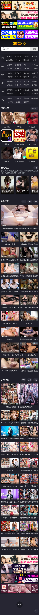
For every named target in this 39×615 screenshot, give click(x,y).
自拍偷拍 (18, 65)
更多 (35, 201)
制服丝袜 (10, 77)
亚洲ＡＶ (10, 65)
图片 (2, 83)
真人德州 (18, 56)
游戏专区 (35, 56)
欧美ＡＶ (26, 65)
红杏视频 (10, 102)
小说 (2, 91)
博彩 (2, 58)
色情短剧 (26, 102)
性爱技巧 (35, 93)
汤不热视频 (34, 98)
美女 (23, 201)
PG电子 (9, 56)
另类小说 (18, 93)
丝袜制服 (18, 68)
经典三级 (18, 77)
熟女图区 (26, 85)
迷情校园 (10, 93)
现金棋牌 (26, 60)
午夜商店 (18, 98)
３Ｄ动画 (35, 65)
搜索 (34, 49)
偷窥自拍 (10, 82)
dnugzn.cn (19, 43)
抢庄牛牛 (35, 60)
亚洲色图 (18, 82)
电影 (2, 75)
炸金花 (18, 60)
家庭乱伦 (18, 90)
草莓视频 (26, 98)
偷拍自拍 (18, 73)
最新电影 (5, 379)
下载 (35, 168)
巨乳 (29, 201)
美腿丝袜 (10, 85)
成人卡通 (26, 73)
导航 (2, 100)
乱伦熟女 (26, 77)
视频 (2, 66)
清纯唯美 (18, 85)
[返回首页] (36, 611)
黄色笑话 (26, 93)
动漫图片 (35, 82)
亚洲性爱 (10, 73)
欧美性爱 (35, 73)
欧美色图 (26, 82)
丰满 (23, 380)
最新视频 (5, 201)
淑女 (29, 380)
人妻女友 (26, 90)
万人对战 (26, 56)
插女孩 (9, 98)
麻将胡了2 (9, 60)
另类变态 (35, 77)
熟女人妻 (10, 68)
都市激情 (10, 90)
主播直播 (26, 68)
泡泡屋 (18, 102)
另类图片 (35, 85)
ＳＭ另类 (35, 68)
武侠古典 (35, 90)
